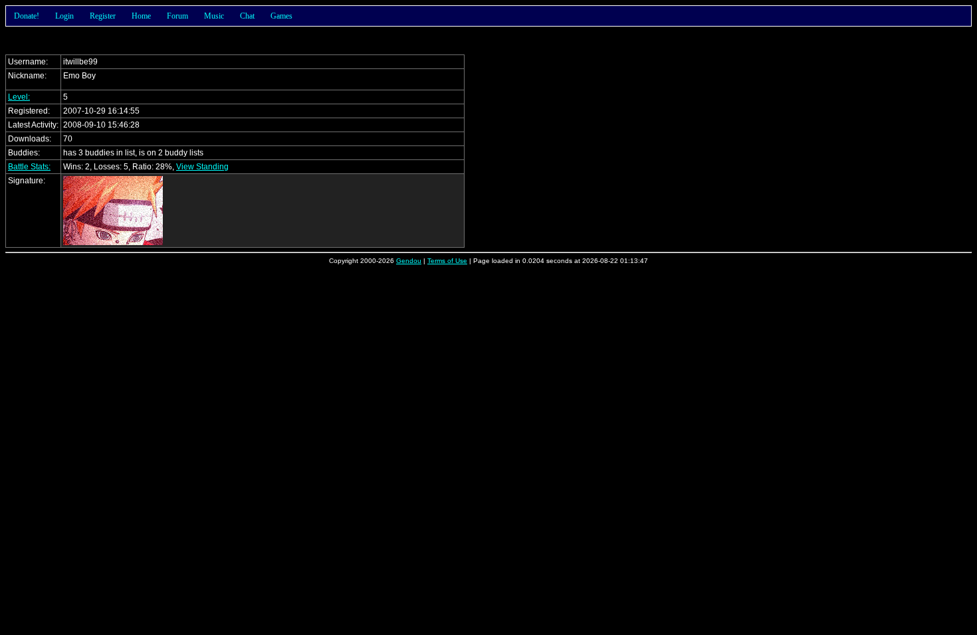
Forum (177, 16)
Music (214, 16)
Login (64, 16)
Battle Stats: (29, 166)
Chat (247, 16)
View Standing (202, 166)
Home (141, 16)
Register (103, 16)
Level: (19, 97)
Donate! (26, 16)
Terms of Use (447, 260)
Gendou (408, 260)
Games (281, 16)
